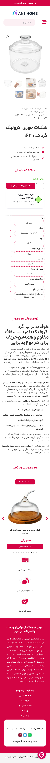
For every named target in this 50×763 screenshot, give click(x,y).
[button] (7, 36)
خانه (45, 108)
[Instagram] (20, 735)
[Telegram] (25, 735)
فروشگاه (37, 108)
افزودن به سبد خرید (20, 185)
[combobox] (19, 22)
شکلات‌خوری (33, 114)
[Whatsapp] (30, 735)
